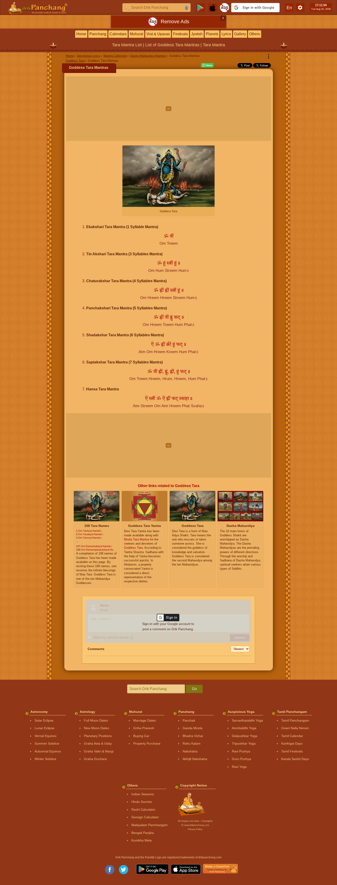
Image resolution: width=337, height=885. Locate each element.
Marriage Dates (144, 720)
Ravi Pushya (241, 751)
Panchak (189, 720)
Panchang (97, 34)
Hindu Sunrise (141, 802)
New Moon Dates (96, 728)
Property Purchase (146, 743)
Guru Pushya (241, 759)
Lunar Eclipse (44, 728)
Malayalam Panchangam (149, 825)
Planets (212, 34)
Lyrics (226, 34)
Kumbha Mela (141, 840)
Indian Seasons (142, 794)
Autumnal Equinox (48, 751)
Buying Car (141, 736)
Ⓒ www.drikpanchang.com (195, 825)
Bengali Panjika (142, 833)
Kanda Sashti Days (295, 759)
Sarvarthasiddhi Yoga (247, 720)
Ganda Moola (192, 728)
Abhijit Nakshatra (195, 759)
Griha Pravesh (143, 728)
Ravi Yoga (239, 767)
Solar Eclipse (44, 720)
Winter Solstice (45, 759)
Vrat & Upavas (158, 34)
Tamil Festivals (292, 751)
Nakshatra (190, 751)
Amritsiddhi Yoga (244, 728)
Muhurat (136, 34)
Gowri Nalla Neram (295, 728)
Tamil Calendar (292, 736)
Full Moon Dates (96, 720)
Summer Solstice (47, 743)
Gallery (240, 34)
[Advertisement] (168, 108)
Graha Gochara (95, 759)
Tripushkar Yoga (244, 743)
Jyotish (197, 34)
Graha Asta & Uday (98, 743)
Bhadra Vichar (193, 736)
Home (81, 34)
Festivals (180, 34)
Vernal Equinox (45, 736)
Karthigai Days (291, 743)
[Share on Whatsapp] (207, 65)
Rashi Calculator (143, 809)
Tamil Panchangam (295, 720)
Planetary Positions (98, 736)
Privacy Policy (195, 829)
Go (194, 689)
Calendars (118, 34)
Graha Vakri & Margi (98, 751)
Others (254, 34)
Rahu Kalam (192, 743)
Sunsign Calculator (145, 817)
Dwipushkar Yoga (244, 736)
